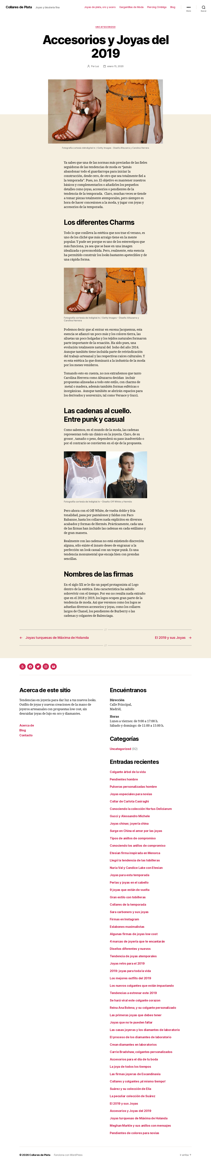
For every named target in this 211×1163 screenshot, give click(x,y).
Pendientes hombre (124, 779)
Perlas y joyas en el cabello (129, 882)
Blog (172, 7)
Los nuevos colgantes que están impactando (142, 985)
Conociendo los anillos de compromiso (137, 845)
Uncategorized (105, 27)
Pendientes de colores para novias (134, 1133)
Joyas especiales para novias (131, 794)
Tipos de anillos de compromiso (133, 838)
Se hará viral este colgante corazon (135, 1000)
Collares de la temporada (128, 904)
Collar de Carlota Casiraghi (129, 801)
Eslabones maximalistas (127, 927)
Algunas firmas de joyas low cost (133, 934)
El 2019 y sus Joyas (124, 1103)
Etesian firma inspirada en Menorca (135, 853)
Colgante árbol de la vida (128, 772)
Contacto (26, 735)
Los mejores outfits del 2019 (130, 978)
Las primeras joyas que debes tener (136, 1015)
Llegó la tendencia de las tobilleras (135, 860)
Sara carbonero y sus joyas (129, 912)
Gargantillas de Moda (131, 7)
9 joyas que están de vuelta (129, 890)
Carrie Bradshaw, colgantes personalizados (141, 1052)
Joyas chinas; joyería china (129, 823)
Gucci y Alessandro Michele (130, 816)
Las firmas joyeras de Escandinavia (135, 1074)
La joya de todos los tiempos (130, 1066)
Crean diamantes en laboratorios (133, 1044)
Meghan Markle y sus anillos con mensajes (140, 1125)
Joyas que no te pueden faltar (131, 1022)
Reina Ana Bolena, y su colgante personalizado (143, 1007)
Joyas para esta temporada (129, 875)
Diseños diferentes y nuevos (130, 949)
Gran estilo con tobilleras (128, 897)
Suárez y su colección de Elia (130, 1089)
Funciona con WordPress (68, 1154)
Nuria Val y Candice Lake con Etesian (136, 868)
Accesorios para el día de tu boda (134, 1059)
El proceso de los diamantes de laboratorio (140, 1037)
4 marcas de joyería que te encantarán (137, 941)
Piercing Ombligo (157, 7)
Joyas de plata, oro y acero (100, 7)
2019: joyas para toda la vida (130, 971)
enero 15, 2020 (115, 66)
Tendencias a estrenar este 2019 (133, 993)
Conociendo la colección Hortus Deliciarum (141, 809)
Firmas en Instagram (124, 919)
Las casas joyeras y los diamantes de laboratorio (145, 1030)
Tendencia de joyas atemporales (133, 956)
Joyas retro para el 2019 (127, 963)
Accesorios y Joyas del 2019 (130, 1111)
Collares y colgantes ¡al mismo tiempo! (137, 1081)
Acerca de (26, 725)
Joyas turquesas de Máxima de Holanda (138, 1118)
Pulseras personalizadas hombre (133, 786)
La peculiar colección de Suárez (132, 1096)
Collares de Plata (19, 7)
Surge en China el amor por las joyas (136, 831)
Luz (97, 66)
